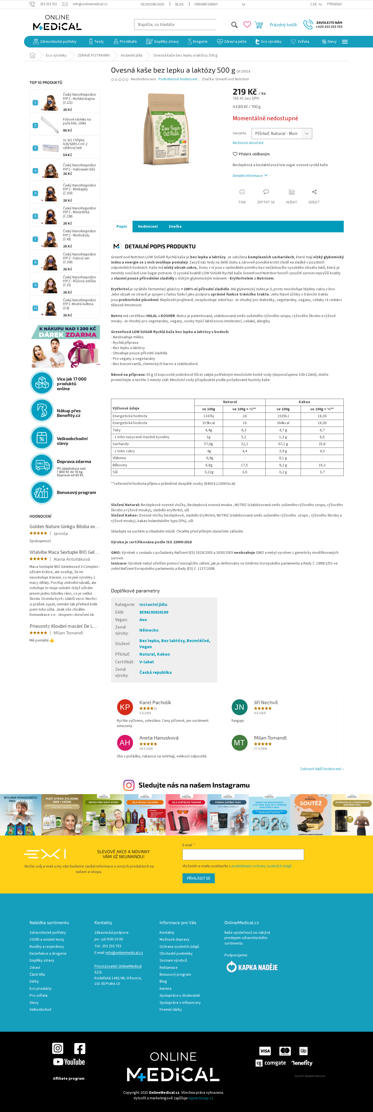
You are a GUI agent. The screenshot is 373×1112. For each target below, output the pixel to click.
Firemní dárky (206, 4)
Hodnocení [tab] (148, 226)
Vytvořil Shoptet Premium (310, 1076)
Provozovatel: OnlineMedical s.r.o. (118, 969)
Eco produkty (41, 988)
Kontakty (167, 932)
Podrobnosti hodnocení (177, 79)
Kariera (165, 988)
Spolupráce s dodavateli (180, 995)
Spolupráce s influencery (180, 1002)
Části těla (37, 974)
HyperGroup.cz (201, 1098)
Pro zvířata (38, 995)
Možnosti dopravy (174, 939)
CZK (314, 4)
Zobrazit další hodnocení (320, 769)
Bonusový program (175, 974)
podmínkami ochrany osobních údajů (262, 866)
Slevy (34, 1002)
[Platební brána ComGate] (283, 1056)
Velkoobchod (152, 4)
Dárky (34, 981)
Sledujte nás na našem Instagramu (194, 785)
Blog (179, 4)
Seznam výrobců (173, 960)
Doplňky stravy (42, 960)
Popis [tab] (122, 226)
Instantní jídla (153, 605)
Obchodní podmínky (176, 953)
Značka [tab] (175, 226)
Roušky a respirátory (47, 946)
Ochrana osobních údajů (179, 946)
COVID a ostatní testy (47, 939)
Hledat (227, 24)
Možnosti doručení (248, 143)
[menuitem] (54, 42)
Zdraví (35, 967)
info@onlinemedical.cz (124, 953)
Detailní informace (248, 176)
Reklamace (169, 967)
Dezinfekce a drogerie (48, 953)
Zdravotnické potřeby (48, 932)
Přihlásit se (198, 878)
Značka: (225, 79)
